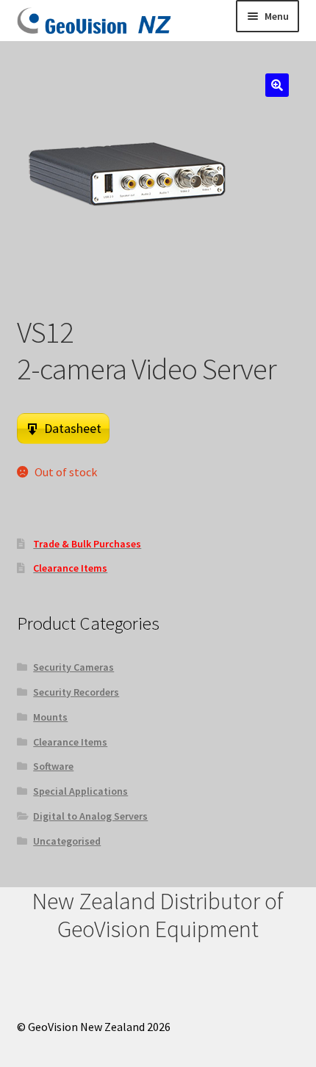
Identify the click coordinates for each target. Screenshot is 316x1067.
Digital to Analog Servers (90, 816)
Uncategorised (67, 841)
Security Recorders (76, 692)
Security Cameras (73, 667)
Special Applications (80, 791)
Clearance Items (70, 742)
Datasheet (72, 428)
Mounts (50, 717)
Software (53, 766)
